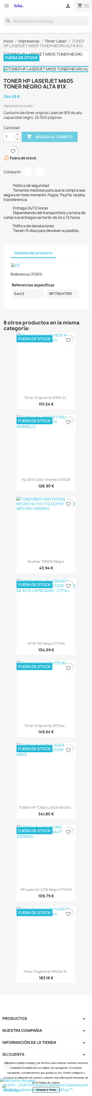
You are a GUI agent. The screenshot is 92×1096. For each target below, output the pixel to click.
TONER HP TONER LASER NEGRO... (46, 807)
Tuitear (39, 171)
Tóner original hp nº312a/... (46, 725)
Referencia (20, 274)
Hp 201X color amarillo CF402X (46, 479)
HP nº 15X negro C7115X (46, 643)
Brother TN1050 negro (46, 561)
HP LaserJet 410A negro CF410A (46, 889)
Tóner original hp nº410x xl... (46, 971)
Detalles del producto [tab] (33, 253)
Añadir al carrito (50, 136)
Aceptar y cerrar (46, 1089)
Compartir (27, 171)
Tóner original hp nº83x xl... (46, 397)
